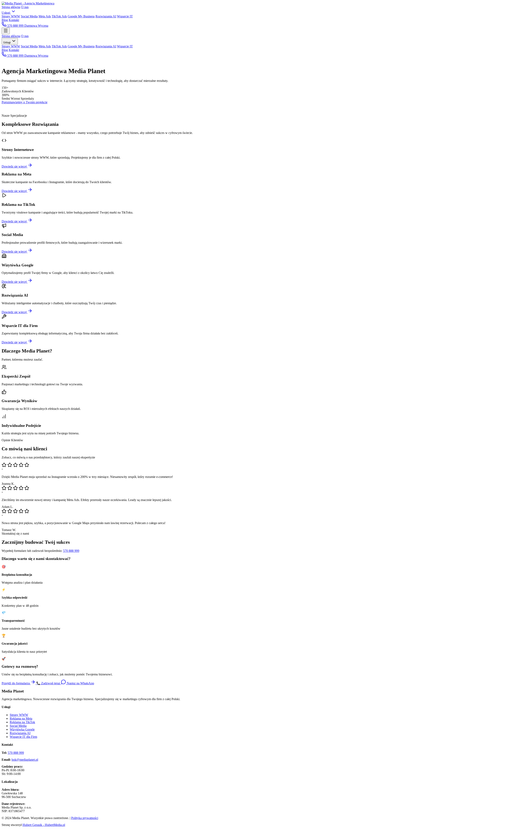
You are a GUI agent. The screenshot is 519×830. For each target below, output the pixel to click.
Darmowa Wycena (36, 25)
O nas (25, 7)
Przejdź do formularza (16, 683)
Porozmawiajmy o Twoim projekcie (24, 102)
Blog (5, 20)
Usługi (6, 12)
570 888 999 (15, 25)
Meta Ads (45, 16)
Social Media (29, 16)
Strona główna (11, 7)
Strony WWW (11, 16)
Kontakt (14, 20)
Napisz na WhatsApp (80, 683)
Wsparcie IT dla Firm (23, 736)
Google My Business (81, 16)
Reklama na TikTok (22, 722)
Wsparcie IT (125, 16)
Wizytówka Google (22, 729)
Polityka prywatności (84, 818)
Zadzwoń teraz (48, 683)
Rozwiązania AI (105, 16)
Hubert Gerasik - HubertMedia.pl (44, 825)
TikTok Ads (59, 16)
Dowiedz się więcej (15, 166)
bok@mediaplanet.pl (25, 759)
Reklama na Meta (21, 718)
